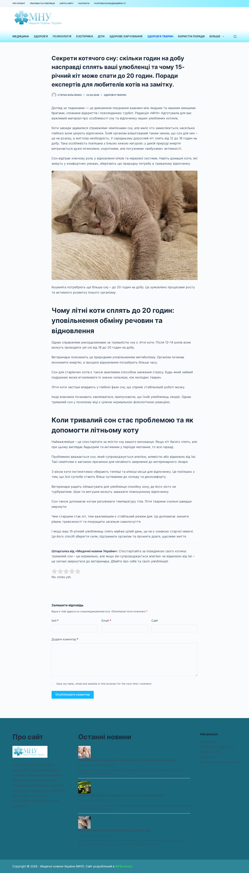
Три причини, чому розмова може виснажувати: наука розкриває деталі (127, 760)
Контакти (83, 3)
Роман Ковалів (89, 765)
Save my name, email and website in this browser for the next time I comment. (104, 683)
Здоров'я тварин (115, 95)
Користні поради (191, 36)
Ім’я (55, 620)
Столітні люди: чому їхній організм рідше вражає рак (114, 830)
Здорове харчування (125, 36)
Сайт (154, 620)
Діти (101, 36)
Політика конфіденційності (110, 3)
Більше (215, 36)
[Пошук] (235, 36)
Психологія (62, 36)
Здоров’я (41, 36)
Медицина (20, 36)
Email (106, 620)
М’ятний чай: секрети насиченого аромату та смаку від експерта (122, 795)
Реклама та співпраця (42, 3)
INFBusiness (123, 866)
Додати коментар (65, 639)
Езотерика (84, 36)
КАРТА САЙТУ (67, 3)
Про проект (18, 3)
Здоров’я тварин (160, 36)
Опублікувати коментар (72, 694)
